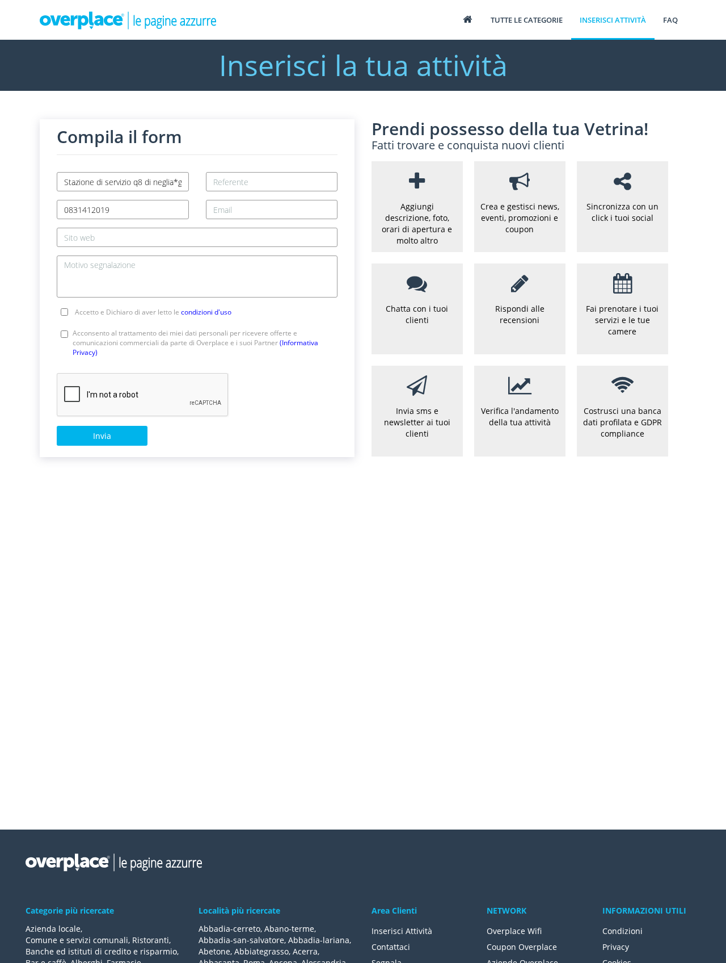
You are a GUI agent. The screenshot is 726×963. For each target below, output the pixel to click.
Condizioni (622, 931)
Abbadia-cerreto (229, 928)
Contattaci (391, 946)
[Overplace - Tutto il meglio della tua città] (467, 19)
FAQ (670, 20)
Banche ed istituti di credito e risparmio (101, 951)
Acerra (305, 951)
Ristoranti (150, 940)
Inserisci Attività (402, 931)
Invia (102, 435)
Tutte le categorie (527, 20)
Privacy (615, 946)
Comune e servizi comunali (77, 940)
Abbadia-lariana (318, 940)
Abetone (214, 951)
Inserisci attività (613, 20)
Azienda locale (53, 928)
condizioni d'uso (206, 312)
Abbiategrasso (261, 951)
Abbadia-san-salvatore (241, 940)
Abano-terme (289, 928)
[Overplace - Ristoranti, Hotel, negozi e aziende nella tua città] (128, 20)
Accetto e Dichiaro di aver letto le (153, 312)
